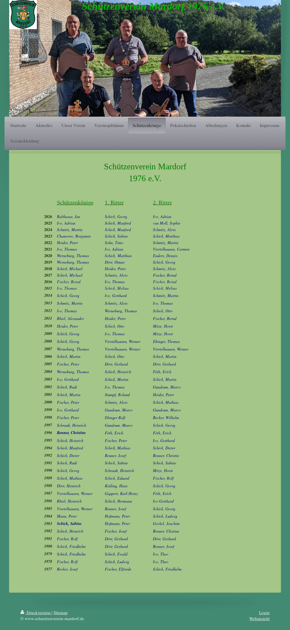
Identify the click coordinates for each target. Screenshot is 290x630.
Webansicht (259, 618)
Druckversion (38, 612)
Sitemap (61, 612)
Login (264, 612)
